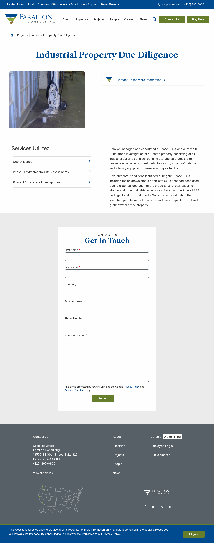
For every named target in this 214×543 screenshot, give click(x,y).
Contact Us (172, 19)
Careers (129, 19)
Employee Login (162, 446)
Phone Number (75, 318)
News (143, 19)
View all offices (42, 473)
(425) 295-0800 (194, 4)
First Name (72, 250)
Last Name (72, 267)
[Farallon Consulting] (30, 19)
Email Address (75, 301)
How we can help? (76, 335)
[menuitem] (145, 506)
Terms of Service (74, 390)
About (66, 19)
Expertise (82, 19)
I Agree (194, 534)
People (114, 19)
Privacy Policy (132, 386)
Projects (99, 19)
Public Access (160, 455)
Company (71, 284)
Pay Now (198, 19)
